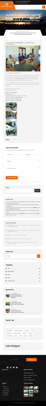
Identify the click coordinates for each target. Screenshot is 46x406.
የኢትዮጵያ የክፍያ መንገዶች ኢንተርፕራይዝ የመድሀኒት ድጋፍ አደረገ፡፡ (21, 238)
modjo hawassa (17, 333)
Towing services (24, 281)
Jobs (24, 274)
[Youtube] (13, 367)
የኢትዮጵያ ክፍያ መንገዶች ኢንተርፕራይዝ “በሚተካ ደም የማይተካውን (16, 296)
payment (30, 333)
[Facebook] (7, 367)
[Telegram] (16, 367)
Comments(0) (10, 44)
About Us (5, 386)
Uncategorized (24, 31)
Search (7, 187)
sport (26, 335)
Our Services (6, 388)
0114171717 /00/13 (27, 377)
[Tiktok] (10, 367)
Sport (24, 278)
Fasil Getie (9, 225)
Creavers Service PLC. (30, 402)
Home (18, 31)
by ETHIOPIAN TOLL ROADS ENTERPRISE (15, 42)
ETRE (8, 235)
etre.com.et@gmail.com (29, 380)
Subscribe (30, 359)
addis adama (9, 330)
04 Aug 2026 (14, 301)
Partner (24, 333)
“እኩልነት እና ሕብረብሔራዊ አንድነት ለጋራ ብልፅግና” (19, 235)
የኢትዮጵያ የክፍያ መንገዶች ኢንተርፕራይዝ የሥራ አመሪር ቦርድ (17, 311)
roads (20, 335)
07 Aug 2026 (14, 293)
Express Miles (24, 271)
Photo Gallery (6, 390)
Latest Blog (5, 392)
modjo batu (9, 333)
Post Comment (11, 177)
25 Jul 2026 (14, 309)
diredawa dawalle (18, 330)
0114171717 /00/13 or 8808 (25, 1)
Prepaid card (9, 335)
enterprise (27, 330)
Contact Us (5, 395)
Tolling (30, 335)
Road (16, 335)
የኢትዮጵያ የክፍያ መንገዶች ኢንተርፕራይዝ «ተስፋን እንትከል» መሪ (17, 304)
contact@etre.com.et (23, 2)
